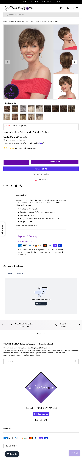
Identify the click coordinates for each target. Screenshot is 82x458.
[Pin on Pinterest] (20, 185)
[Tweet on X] (11, 185)
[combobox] (41, 14)
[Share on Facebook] (16, 185)
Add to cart (55, 162)
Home (5, 21)
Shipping (6, 140)
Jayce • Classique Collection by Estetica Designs (45, 21)
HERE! (59, 2)
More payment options (41, 174)
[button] (72, 8)
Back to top (41, 334)
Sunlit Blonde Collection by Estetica (19, 21)
